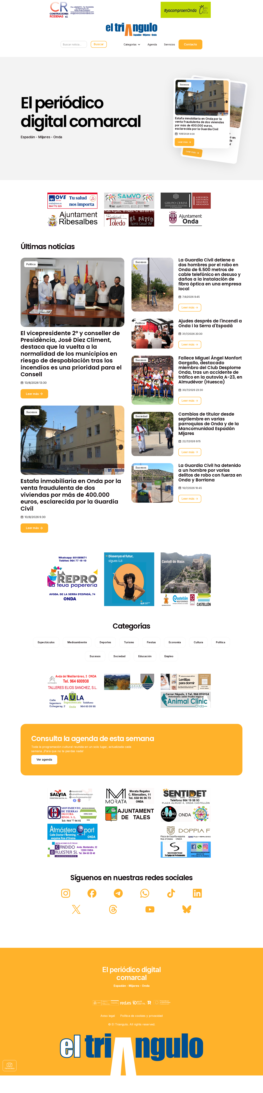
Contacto (190, 44)
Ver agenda (44, 759)
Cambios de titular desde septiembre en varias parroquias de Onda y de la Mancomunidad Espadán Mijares (208, 424)
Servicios (169, 44)
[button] (132, 45)
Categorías (130, 44)
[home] (131, 29)
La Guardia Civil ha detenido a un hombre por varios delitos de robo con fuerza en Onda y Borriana (210, 472)
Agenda (152, 44)
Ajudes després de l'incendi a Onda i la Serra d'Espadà (210, 323)
